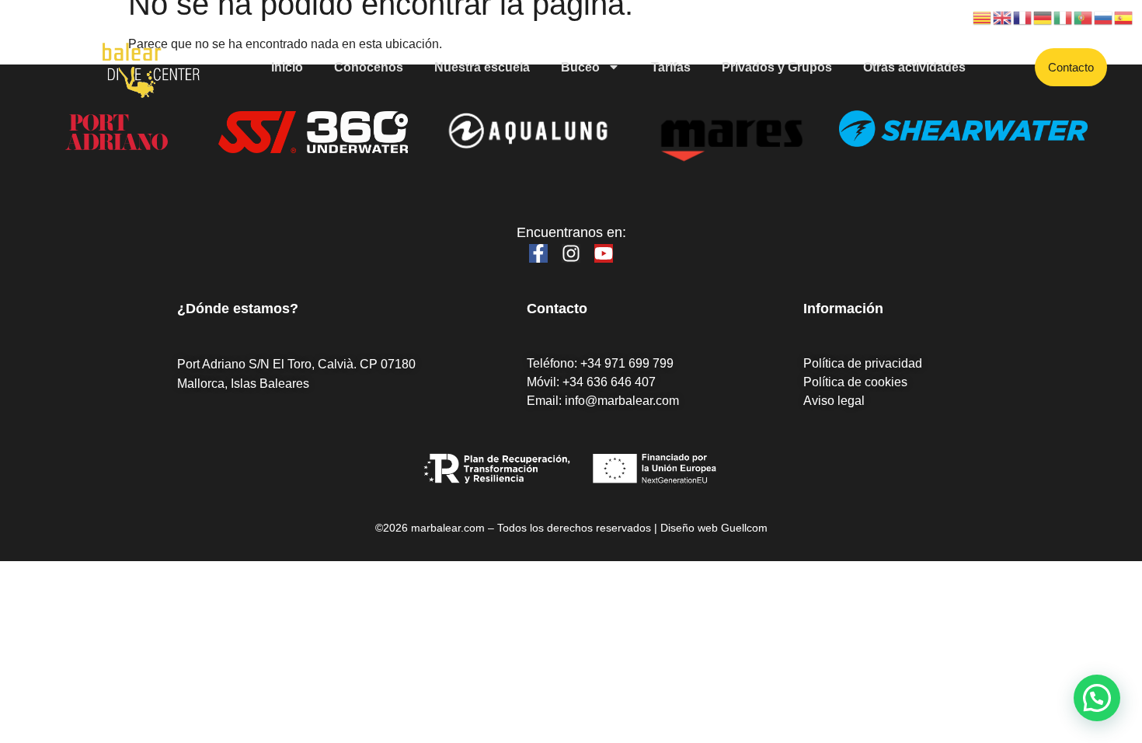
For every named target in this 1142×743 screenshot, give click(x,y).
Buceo (580, 67)
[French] (1023, 16)
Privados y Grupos (777, 67)
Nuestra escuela (482, 67)
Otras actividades (914, 67)
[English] (1003, 16)
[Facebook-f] (538, 253)
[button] (1097, 698)
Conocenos (368, 67)
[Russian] (1104, 16)
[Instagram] (571, 253)
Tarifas (671, 67)
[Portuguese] (1084, 16)
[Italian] (1063, 16)
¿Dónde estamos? (237, 308)
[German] (1043, 16)
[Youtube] (603, 253)
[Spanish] (1124, 16)
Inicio (287, 67)
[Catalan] (983, 16)
